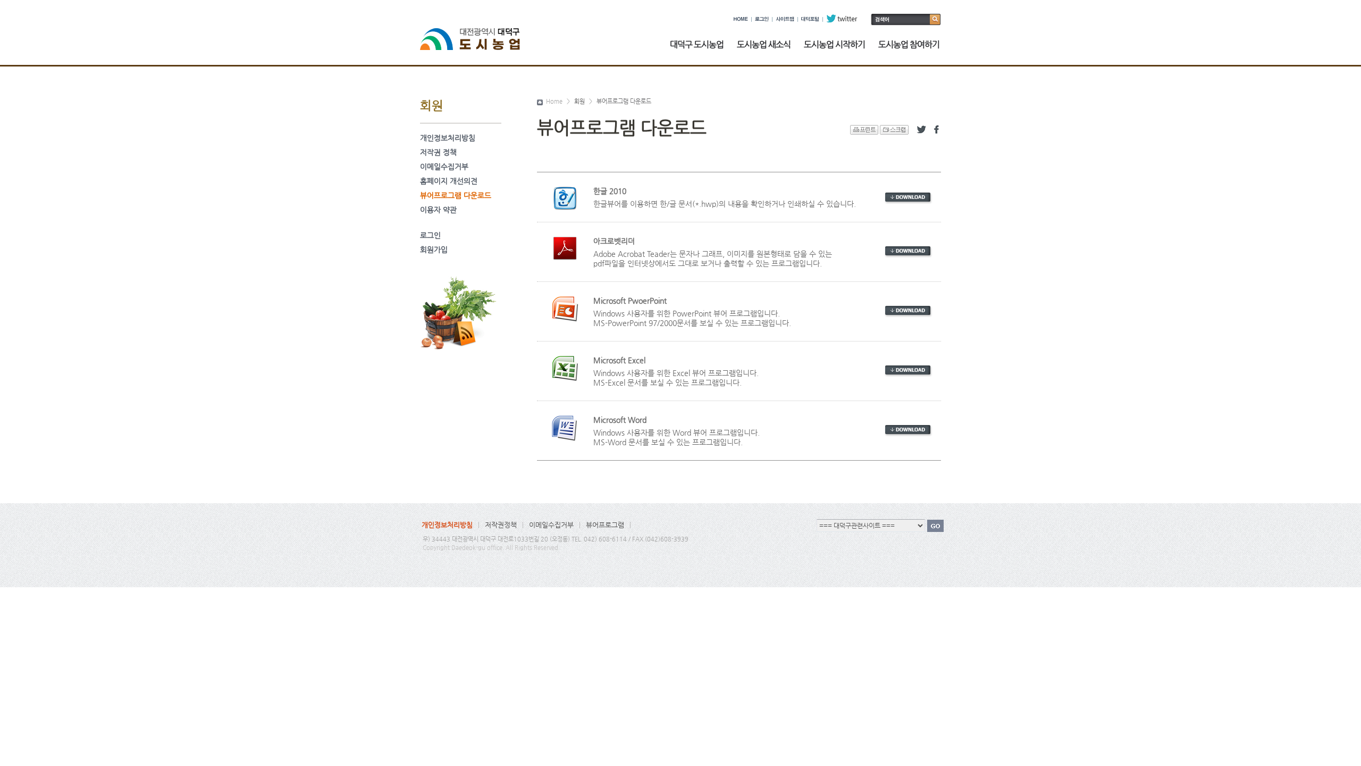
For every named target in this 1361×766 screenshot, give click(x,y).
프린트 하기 (864, 130)
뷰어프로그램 (605, 525)
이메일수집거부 (444, 166)
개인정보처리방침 (447, 138)
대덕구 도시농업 (697, 44)
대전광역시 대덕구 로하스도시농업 (477, 33)
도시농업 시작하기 (834, 44)
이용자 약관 (438, 209)
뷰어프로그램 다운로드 (455, 195)
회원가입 (434, 249)
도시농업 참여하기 (908, 44)
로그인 (762, 18)
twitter (842, 18)
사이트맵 (785, 18)
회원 (579, 101)
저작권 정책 (438, 152)
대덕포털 (810, 18)
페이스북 (936, 130)
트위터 (921, 130)
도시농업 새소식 (764, 44)
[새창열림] (908, 197)
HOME (741, 18)
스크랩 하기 (894, 130)
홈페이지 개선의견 (448, 181)
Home (553, 101)
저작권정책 (501, 525)
